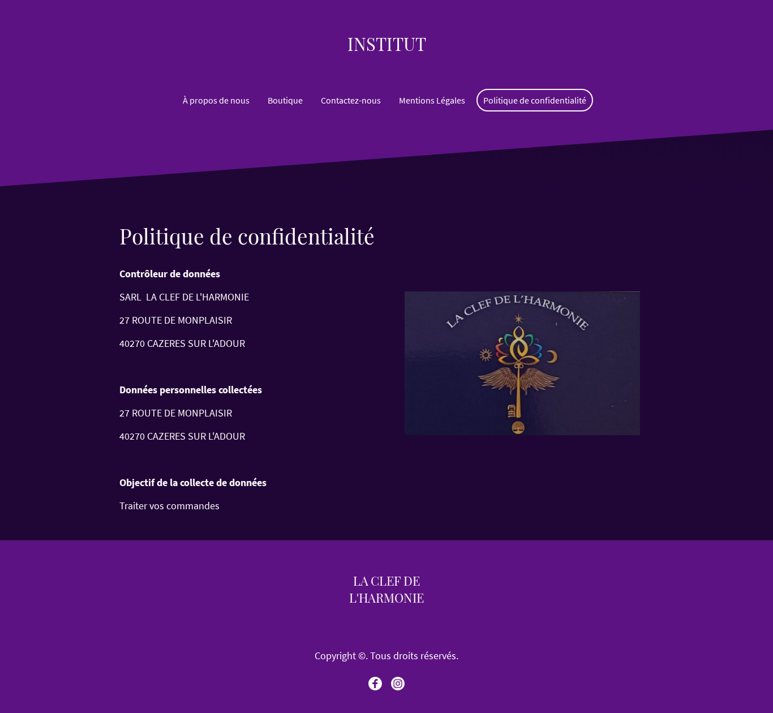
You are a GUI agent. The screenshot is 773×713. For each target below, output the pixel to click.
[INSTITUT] (386, 65)
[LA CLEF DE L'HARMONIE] (386, 615)
